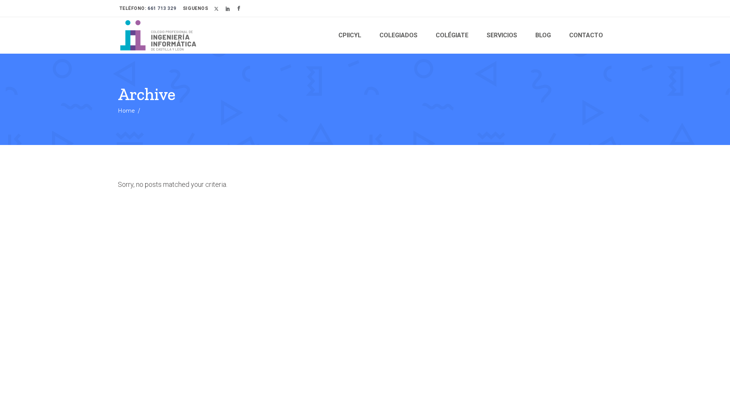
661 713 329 (161, 8)
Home (126, 110)
